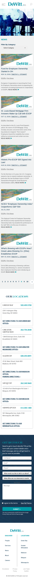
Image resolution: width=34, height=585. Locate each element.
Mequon (23, 557)
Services (8, 545)
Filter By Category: (8, 44)
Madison (23, 553)
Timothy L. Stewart (19, 74)
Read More (13, 89)
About (7, 555)
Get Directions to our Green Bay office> (17, 322)
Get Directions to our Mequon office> (16, 400)
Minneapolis (25, 562)
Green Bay (24, 540)
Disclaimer (5, 569)
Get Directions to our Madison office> (16, 373)
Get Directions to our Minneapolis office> (12, 425)
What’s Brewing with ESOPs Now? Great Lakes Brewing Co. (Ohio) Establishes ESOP (16, 251)
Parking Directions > (11, 377)
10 (27, 281)
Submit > (16, 509)
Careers (7, 560)
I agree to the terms (10, 503)
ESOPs (3, 78)
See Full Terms (26, 503)
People (7, 540)
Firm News (10, 78)
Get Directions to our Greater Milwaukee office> (16, 348)
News (7, 550)
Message (17, 482)
